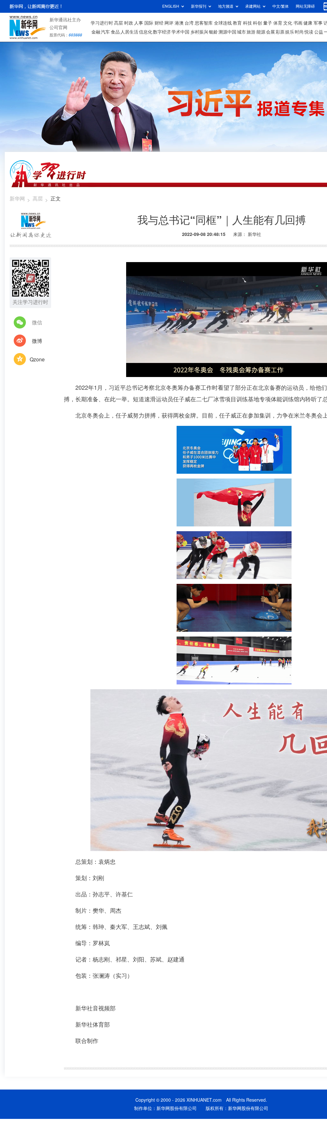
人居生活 (129, 32)
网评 (168, 23)
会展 (270, 32)
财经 (159, 23)
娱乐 (289, 32)
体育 (277, 23)
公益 (318, 32)
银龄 (213, 32)
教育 (237, 23)
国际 (148, 23)
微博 (37, 340)
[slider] (307, 370)
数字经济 (162, 32)
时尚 (299, 32)
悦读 (308, 32)
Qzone (37, 359)
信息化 (145, 32)
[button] (131, 370)
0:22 (144, 370)
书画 (297, 23)
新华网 (17, 198)
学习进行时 (102, 23)
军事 (318, 23)
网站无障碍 (305, 6)
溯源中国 (227, 32)
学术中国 (180, 32)
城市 (241, 32)
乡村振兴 (199, 32)
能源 (260, 32)
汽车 (105, 32)
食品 (115, 32)
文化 (287, 23)
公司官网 (58, 27)
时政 (128, 23)
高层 (118, 23)
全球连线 (223, 23)
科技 (247, 23)
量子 (267, 23)
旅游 (251, 32)
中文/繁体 (280, 6)
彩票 (280, 32)
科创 (257, 23)
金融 (95, 32)
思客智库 (204, 23)
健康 (307, 23)
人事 (138, 23)
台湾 (189, 23)
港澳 (179, 23)
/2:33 (153, 370)
